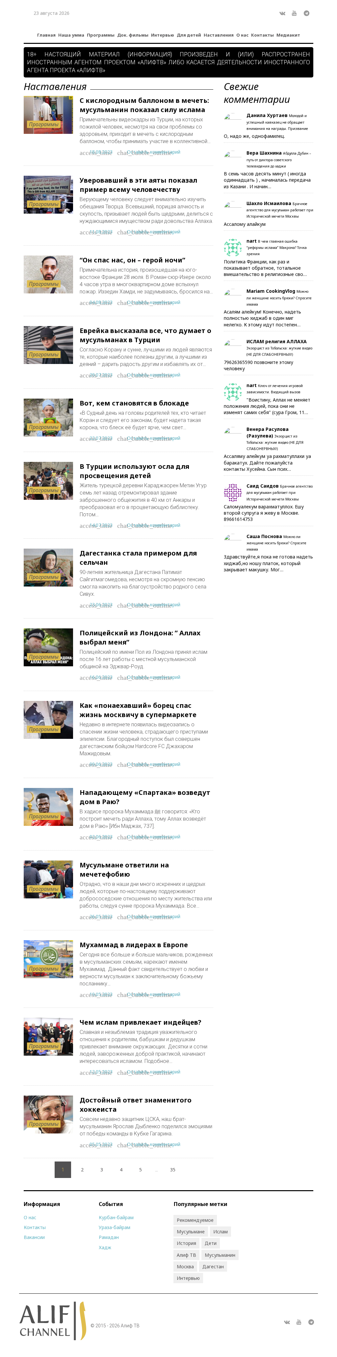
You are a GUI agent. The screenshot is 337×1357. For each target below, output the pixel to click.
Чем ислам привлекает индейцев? (140, 1022)
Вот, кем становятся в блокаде (134, 403)
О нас (242, 35)
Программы (101, 35)
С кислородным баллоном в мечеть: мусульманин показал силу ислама (144, 105)
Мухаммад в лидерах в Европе (134, 944)
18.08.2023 (101, 152)
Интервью (162, 35)
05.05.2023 (101, 1144)
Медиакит (288, 35)
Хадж (105, 1247)
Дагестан (213, 1266)
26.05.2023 (101, 916)
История (186, 1243)
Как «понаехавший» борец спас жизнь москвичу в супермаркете (138, 710)
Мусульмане (191, 1231)
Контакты (262, 35)
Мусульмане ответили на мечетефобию (124, 869)
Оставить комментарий (153, 152)
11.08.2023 (101, 231)
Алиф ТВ (186, 1255)
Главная (46, 35)
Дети (211, 1243)
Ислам (220, 1231)
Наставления (219, 35)
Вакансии (34, 1237)
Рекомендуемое (195, 1220)
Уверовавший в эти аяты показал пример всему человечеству (138, 185)
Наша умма (71, 35)
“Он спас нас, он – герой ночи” (132, 260)
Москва (185, 1266)
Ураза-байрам (114, 1227)
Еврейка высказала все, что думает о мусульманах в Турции (145, 335)
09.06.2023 (101, 764)
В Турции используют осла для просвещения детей (134, 471)
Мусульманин (220, 1255)
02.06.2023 (101, 836)
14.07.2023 (101, 525)
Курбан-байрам (116, 1217)
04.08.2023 (101, 302)
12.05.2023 (101, 1072)
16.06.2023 (101, 677)
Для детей (189, 35)
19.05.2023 (101, 994)
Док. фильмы (132, 35)
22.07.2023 (101, 438)
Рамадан (109, 1237)
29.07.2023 (101, 375)
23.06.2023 (101, 604)
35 (172, 1169)
